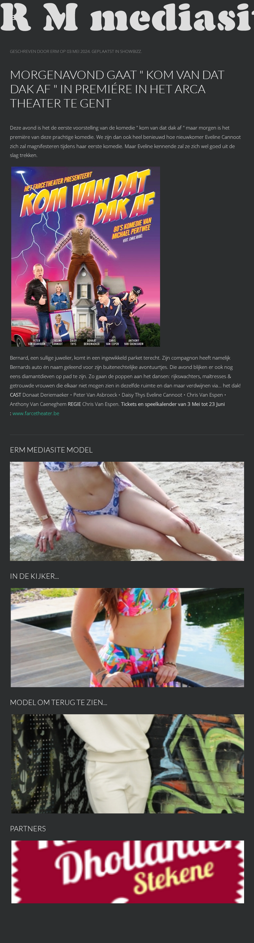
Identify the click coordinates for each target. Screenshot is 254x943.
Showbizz (130, 51)
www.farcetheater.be (36, 413)
